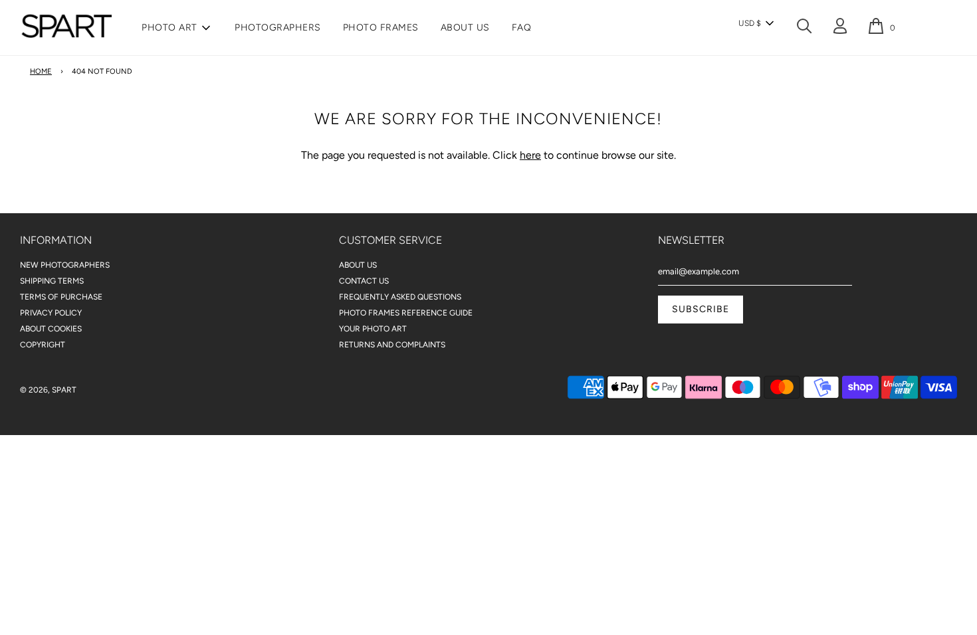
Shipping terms (52, 281)
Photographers (278, 27)
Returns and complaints (392, 344)
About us (465, 27)
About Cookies (51, 328)
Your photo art (373, 328)
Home (41, 71)
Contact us (364, 281)
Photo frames (381, 27)
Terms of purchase (61, 297)
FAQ (522, 27)
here (530, 155)
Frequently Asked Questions (400, 297)
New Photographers (65, 265)
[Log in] (840, 29)
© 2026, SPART (48, 390)
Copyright (42, 344)
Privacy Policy (51, 313)
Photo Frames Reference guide (406, 313)
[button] (755, 23)
